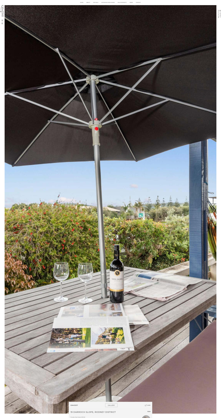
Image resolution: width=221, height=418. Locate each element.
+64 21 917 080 (218, 14)
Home (81, 2)
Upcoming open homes (108, 2)
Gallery (111, 405)
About (88, 2)
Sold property (122, 2)
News (131, 2)
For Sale (95, 2)
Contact (138, 2)
